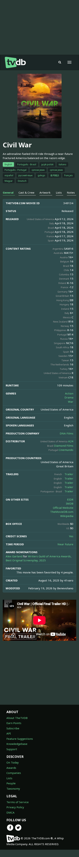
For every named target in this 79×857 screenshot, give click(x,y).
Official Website (63, 507)
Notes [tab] (71, 192)
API (8, 733)
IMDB (69, 503)
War (70, 401)
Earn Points (13, 723)
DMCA (10, 812)
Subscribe (12, 728)
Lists (9, 778)
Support (11, 749)
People (11, 783)
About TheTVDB (17, 718)
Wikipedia (66, 516)
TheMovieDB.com (61, 512)
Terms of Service (17, 802)
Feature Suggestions (19, 738)
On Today (12, 762)
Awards (11, 768)
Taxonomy (13, 788)
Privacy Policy (15, 807)
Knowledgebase (16, 744)
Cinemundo (66, 450)
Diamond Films (63, 445)
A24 (70, 441)
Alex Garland (14, 556)
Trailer (68, 474)
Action (69, 393)
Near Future (65, 544)
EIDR (70, 499)
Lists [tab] (59, 192)
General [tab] (8, 192)
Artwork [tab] (45, 192)
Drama (68, 397)
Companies (13, 773)
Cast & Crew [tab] (26, 192)
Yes (71, 536)
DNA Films (66, 433)
